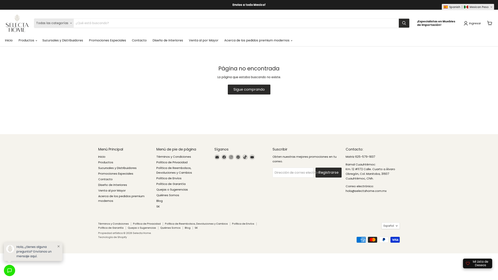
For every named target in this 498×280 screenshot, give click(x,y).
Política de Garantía (171, 184)
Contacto (139, 40)
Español (389, 226)
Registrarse (328, 172)
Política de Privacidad (172, 162)
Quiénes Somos (167, 195)
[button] (468, 7)
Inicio (9, 40)
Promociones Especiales (107, 40)
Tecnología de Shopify (112, 237)
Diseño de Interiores (168, 40)
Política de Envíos (168, 178)
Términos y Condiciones (173, 157)
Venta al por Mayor (203, 40)
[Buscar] (404, 23)
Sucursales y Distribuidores (62, 40)
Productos (26, 40)
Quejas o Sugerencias (172, 189)
